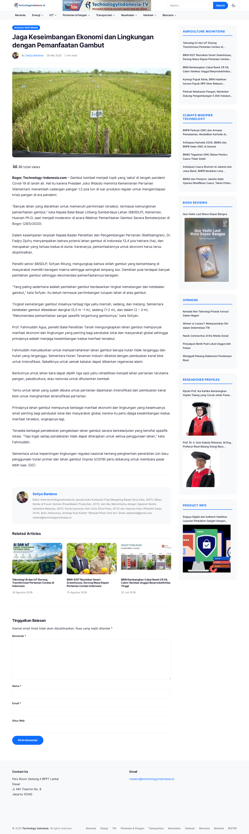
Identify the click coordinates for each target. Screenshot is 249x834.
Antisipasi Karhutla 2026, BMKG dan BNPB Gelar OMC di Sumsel (205, 144)
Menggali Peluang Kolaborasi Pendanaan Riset (207, 358)
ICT (51, 15)
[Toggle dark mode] (233, 5)
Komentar (19, 635)
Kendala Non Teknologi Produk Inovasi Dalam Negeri (206, 313)
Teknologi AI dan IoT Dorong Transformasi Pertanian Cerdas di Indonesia (33, 582)
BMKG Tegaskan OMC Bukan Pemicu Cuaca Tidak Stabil (205, 156)
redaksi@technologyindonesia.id (151, 779)
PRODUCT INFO (195, 505)
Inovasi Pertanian (26, 27)
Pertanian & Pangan (75, 15)
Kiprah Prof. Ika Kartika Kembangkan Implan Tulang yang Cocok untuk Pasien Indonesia (207, 393)
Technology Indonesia (35, 828)
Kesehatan (127, 15)
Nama (16, 685)
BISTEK (232, 828)
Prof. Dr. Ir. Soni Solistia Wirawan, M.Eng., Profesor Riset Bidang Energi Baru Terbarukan (207, 445)
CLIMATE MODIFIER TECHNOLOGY (198, 117)
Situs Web (18, 720)
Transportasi (104, 15)
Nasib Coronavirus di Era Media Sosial (205, 335)
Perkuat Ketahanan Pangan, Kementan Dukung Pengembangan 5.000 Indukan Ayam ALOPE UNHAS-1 (206, 94)
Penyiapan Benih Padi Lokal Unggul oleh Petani (207, 345)
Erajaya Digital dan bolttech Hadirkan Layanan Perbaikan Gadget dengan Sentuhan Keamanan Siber (205, 519)
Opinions (190, 300)
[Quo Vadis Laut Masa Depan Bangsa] (207, 250)
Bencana (168, 15)
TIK (114, 828)
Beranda (20, 15)
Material (219, 828)
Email (16, 703)
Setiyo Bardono (35, 55)
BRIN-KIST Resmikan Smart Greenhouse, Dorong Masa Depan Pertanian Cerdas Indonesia (88, 582)
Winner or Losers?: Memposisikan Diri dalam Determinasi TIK (205, 325)
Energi (36, 15)
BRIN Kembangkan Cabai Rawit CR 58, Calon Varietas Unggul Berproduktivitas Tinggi (145, 582)
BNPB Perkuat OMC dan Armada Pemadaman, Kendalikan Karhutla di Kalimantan (204, 133)
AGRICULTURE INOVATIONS (204, 31)
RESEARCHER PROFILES (201, 379)
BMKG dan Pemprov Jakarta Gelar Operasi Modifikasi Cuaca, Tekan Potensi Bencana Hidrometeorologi (207, 181)
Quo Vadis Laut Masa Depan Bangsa (205, 214)
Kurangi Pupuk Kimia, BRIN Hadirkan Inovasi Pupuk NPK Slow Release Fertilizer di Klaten (204, 82)
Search (220, 5)
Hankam (148, 15)
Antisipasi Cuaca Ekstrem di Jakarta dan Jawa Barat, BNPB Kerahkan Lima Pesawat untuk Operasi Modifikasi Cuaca (207, 169)
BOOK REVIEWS (195, 202)
